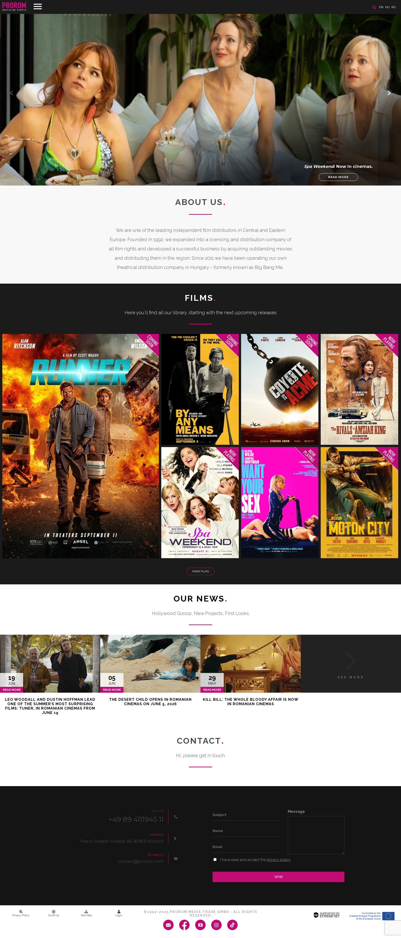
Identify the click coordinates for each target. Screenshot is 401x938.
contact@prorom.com (141, 861)
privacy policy (279, 860)
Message (296, 811)
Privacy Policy (20, 915)
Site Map (86, 915)
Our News (201, 598)
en (381, 7)
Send (278, 877)
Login (118, 915)
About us (200, 202)
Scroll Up (53, 915)
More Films (200, 571)
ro (393, 7)
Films (201, 298)
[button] (389, 93)
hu (387, 7)
